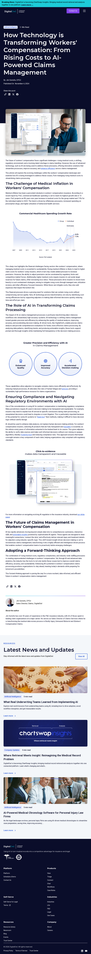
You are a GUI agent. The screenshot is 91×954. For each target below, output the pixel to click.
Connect (50, 880)
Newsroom (7, 930)
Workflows (51, 887)
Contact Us (73, 11)
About (49, 927)
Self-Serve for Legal (11, 902)
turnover (65, 389)
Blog (5, 934)
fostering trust (26, 435)
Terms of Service (21, 951)
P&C (48, 909)
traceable (67, 427)
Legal (49, 912)
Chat (49, 883)
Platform (7, 873)
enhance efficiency (48, 168)
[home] (15, 11)
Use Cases (51, 915)
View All (81, 656)
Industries (50, 902)
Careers (50, 930)
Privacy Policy (8, 951)
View (49, 873)
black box (41, 417)
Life (48, 905)
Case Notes (51, 890)
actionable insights (20, 535)
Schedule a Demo (10, 877)
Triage (49, 877)
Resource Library (9, 927)
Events (6, 937)
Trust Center (8, 940)
